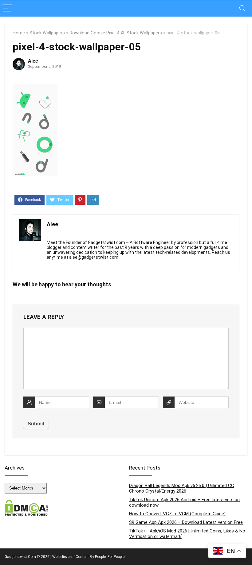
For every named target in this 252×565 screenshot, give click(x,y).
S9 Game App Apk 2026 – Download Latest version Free (186, 522)
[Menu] (7, 8)
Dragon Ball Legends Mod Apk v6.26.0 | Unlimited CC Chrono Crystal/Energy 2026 (181, 488)
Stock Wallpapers (47, 33)
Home (19, 33)
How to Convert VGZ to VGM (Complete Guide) (177, 514)
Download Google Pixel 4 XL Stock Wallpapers (115, 33)
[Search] (242, 8)
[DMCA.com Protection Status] (26, 502)
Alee (33, 61)
